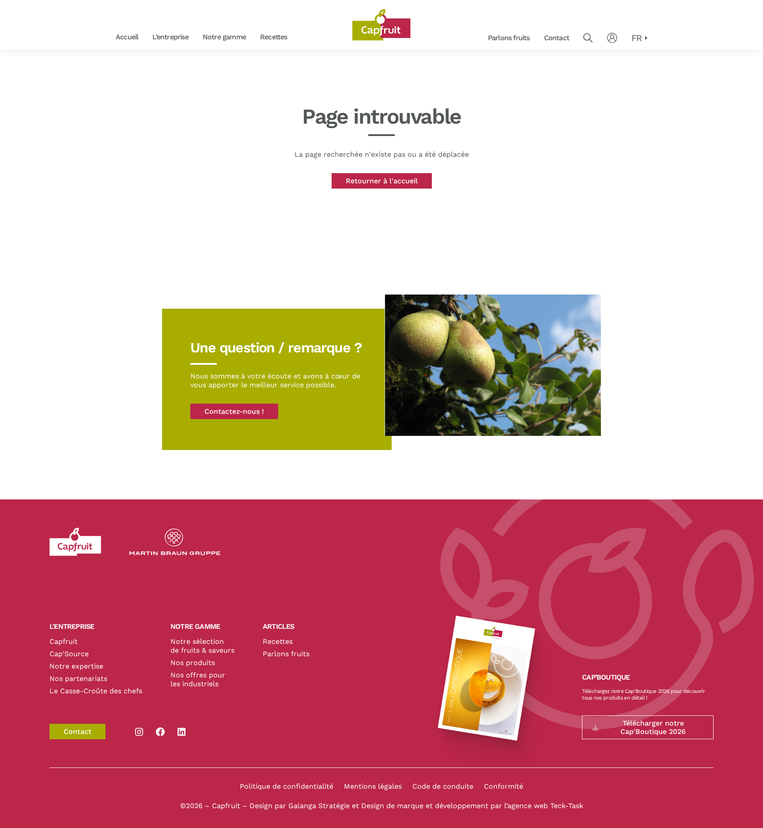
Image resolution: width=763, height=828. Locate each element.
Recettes (273, 37)
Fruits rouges (297, 37)
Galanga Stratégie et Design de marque (357, 806)
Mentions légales (373, 786)
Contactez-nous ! (234, 411)
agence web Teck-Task (545, 806)
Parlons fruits (509, 38)
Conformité (503, 786)
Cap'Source (69, 654)
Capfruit (63, 641)
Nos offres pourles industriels (197, 679)
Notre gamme (224, 37)
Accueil (127, 37)
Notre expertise (76, 666)
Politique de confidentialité (286, 786)
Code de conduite (442, 786)
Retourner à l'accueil (382, 181)
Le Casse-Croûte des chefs (95, 691)
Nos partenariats (78, 678)
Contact (556, 38)
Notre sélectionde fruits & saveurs (202, 645)
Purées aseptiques (297, 37)
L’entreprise (170, 37)
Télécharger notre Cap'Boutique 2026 (653, 727)
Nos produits (192, 662)
